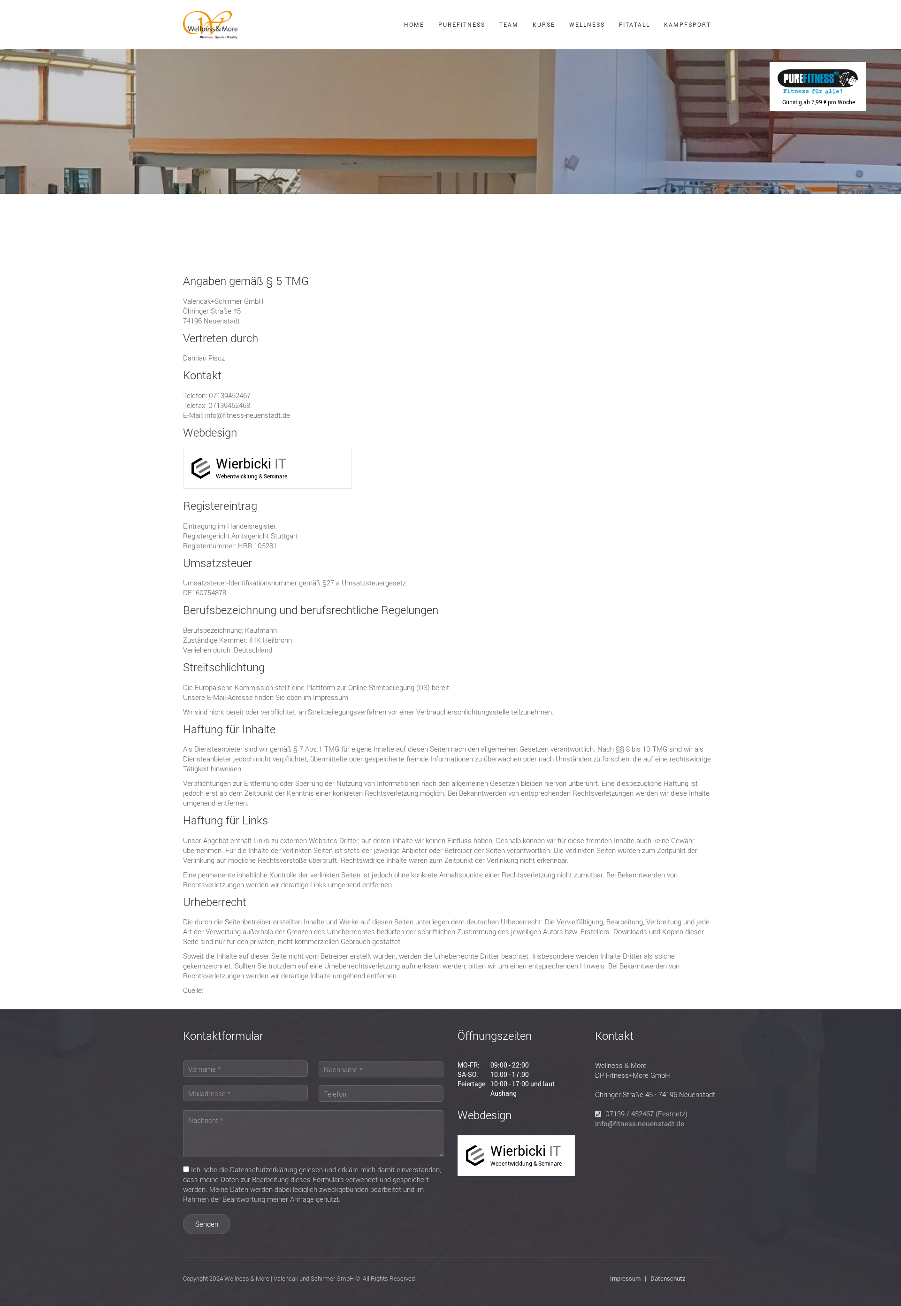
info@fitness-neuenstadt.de (639, 1123)
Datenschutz (668, 1278)
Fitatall (634, 24)
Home (414, 24)
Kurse (544, 24)
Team (509, 24)
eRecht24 (220, 990)
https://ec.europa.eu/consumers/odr (511, 687)
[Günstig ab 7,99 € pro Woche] (817, 71)
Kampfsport (687, 24)
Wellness (587, 24)
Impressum (625, 1278)
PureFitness (461, 24)
